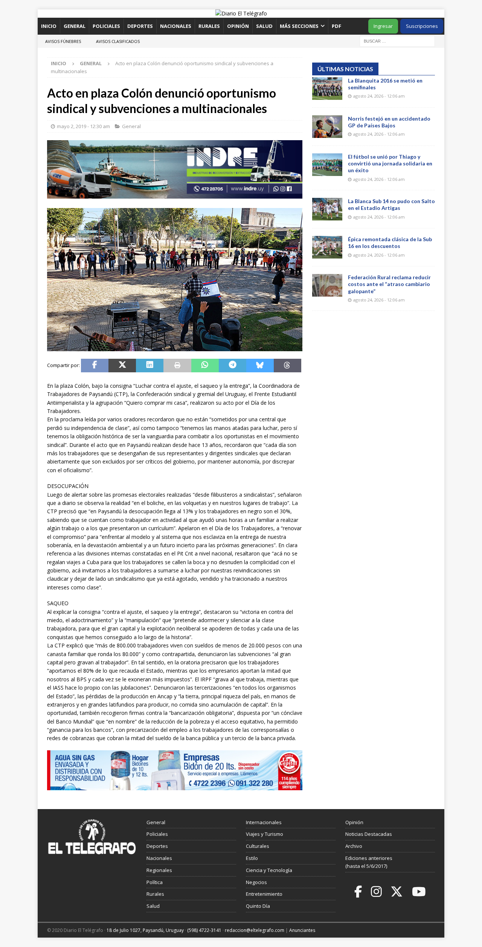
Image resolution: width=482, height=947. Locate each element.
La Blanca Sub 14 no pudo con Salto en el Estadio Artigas (391, 204)
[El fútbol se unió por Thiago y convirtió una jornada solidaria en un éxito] (327, 164)
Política (154, 882)
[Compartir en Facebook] (94, 365)
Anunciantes (302, 930)
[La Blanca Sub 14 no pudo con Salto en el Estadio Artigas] (327, 209)
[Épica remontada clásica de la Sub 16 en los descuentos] (327, 247)
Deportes (140, 26)
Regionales (159, 870)
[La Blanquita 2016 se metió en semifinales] (327, 88)
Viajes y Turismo (264, 834)
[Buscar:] (397, 40)
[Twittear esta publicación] (122, 365)
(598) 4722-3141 (204, 930)
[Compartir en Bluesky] (260, 365)
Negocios (256, 882)
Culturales (257, 846)
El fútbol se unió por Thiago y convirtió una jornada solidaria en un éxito (390, 163)
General (74, 26)
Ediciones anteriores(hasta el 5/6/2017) (368, 862)
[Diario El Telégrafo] (241, 13)
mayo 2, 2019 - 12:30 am (83, 126)
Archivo (353, 846)
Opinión (238, 26)
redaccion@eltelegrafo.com (254, 930)
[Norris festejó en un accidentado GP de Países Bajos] (327, 126)
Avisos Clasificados (118, 41)
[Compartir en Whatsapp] (205, 365)
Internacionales (264, 822)
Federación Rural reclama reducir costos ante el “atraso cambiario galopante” (389, 284)
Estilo (252, 858)
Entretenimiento (264, 893)
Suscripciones (422, 26)
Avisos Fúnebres (63, 41)
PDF (337, 26)
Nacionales (175, 26)
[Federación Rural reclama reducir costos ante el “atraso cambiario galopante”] (327, 285)
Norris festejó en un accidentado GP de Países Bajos (389, 122)
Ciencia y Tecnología (269, 870)
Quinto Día (258, 906)
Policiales (106, 26)
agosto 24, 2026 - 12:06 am (379, 96)
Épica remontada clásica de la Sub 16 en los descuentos (390, 242)
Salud (264, 26)
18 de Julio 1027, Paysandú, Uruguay (145, 930)
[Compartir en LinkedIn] (149, 365)
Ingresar (383, 26)
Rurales (209, 26)
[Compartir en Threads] (287, 365)
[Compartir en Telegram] (232, 365)
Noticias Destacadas (368, 834)
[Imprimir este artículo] (177, 365)
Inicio (48, 26)
